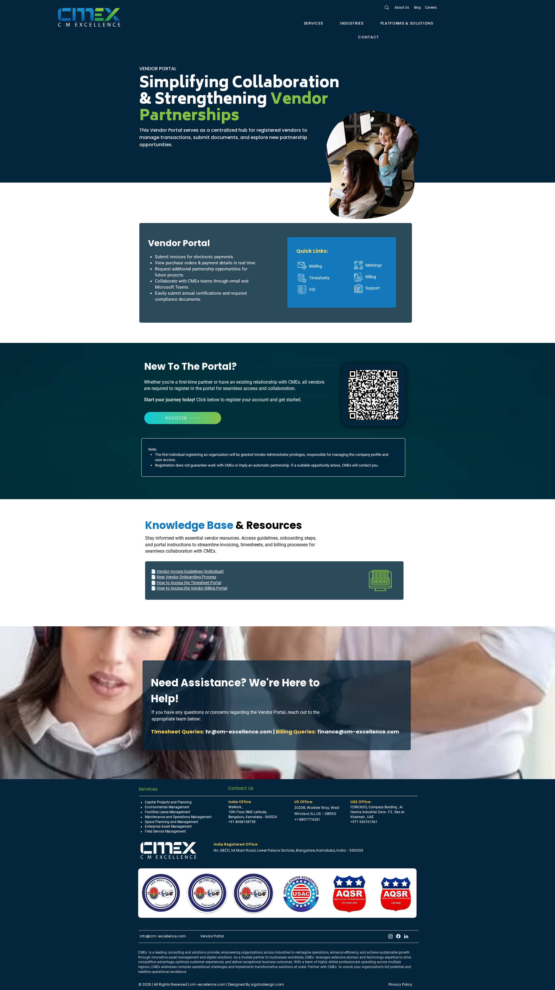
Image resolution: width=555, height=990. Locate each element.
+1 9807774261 (307, 819)
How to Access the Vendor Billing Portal (192, 588)
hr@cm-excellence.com (239, 731)
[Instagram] (390, 936)
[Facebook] (398, 936)
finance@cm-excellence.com (358, 731)
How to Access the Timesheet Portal (189, 582)
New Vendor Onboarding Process (186, 577)
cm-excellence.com (208, 984)
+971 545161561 (364, 822)
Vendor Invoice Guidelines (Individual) (190, 571)
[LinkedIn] (406, 936)
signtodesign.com (267, 984)
